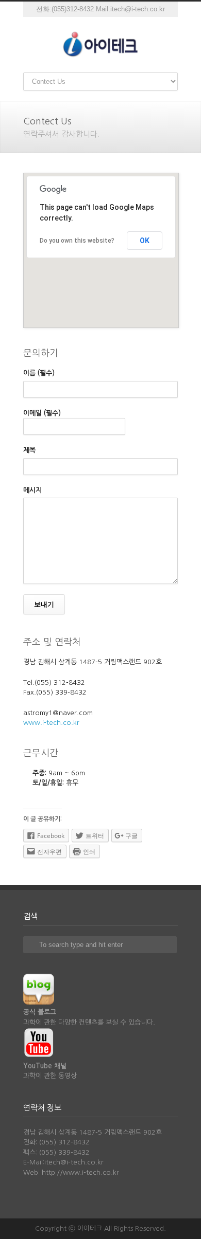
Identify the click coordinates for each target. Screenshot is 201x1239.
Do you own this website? (77, 240)
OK (144, 240)
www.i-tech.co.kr (51, 722)
